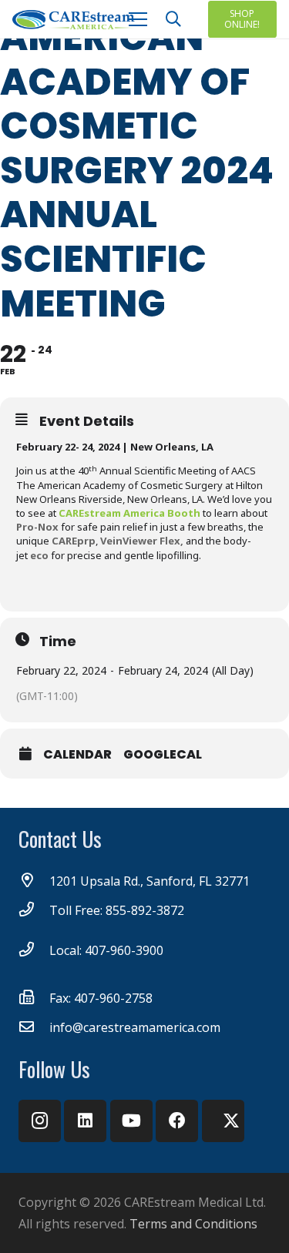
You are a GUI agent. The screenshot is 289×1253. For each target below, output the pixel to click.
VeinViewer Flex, (141, 541)
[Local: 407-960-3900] (33, 950)
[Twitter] (223, 1121)
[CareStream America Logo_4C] (75, 19)
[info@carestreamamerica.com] (33, 1027)
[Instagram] (39, 1121)
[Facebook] (177, 1121)
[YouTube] (131, 1121)
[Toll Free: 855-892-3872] (33, 910)
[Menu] (138, 19)
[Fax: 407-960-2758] (33, 998)
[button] (173, 19)
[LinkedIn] (85, 1121)
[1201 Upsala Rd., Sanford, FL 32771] (33, 881)
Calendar (77, 755)
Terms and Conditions (193, 1223)
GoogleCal (162, 755)
